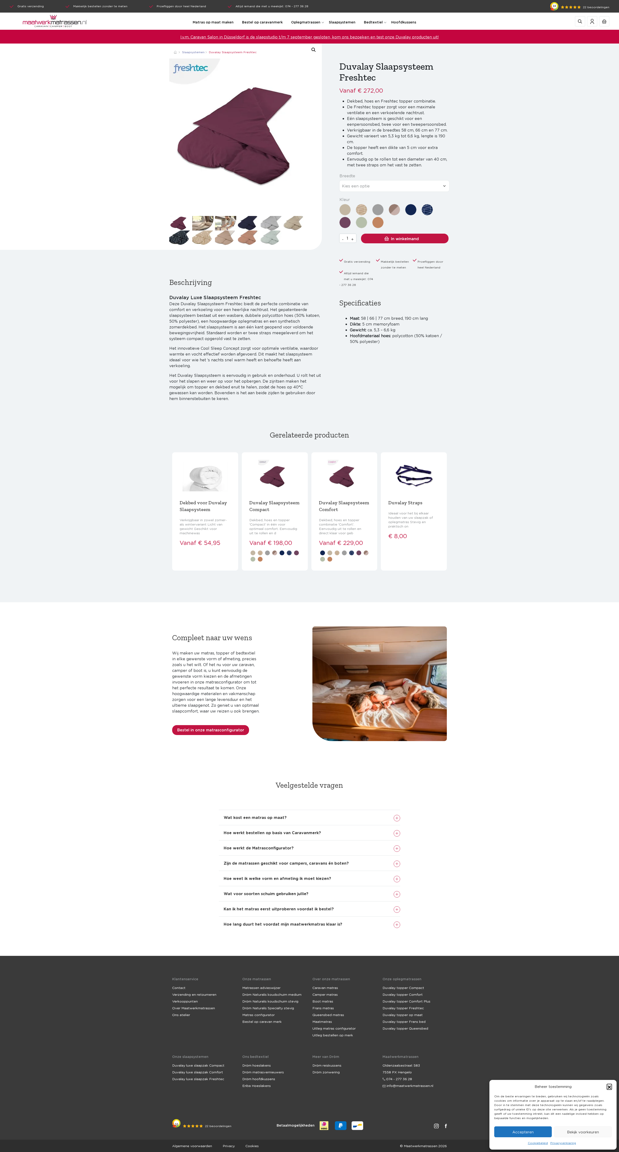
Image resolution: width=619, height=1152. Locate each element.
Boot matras (322, 1001)
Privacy (229, 1146)
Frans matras (323, 1008)
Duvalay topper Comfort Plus (406, 1001)
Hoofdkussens (403, 22)
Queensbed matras (328, 1014)
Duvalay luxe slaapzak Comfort (197, 1072)
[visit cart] (604, 20)
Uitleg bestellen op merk (332, 1035)
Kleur (344, 199)
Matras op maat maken (213, 22)
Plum (345, 222)
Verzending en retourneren (194, 994)
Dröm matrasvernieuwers (263, 1072)
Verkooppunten (185, 1001)
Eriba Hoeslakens (256, 1085)
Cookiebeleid (538, 1143)
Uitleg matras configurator (334, 1028)
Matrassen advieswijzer (261, 987)
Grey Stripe (377, 209)
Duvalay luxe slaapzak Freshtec (198, 1079)
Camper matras (325, 994)
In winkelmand (405, 238)
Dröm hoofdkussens (258, 1079)
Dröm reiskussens (326, 1065)
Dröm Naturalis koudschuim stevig (270, 1001)
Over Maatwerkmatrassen (193, 1008)
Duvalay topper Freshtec (403, 1008)
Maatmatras (322, 1021)
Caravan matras (325, 987)
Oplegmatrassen (305, 22)
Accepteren (523, 1132)
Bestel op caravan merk (262, 1021)
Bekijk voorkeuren (583, 1132)
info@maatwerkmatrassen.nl (409, 1085)
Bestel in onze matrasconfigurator (210, 729)
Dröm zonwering (326, 1072)
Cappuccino (345, 209)
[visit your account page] (592, 20)
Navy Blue (410, 209)
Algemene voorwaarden (192, 1146)
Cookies (252, 1146)
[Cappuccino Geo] (361, 209)
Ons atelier (181, 1014)
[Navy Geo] (427, 209)
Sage (361, 222)
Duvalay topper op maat (403, 1014)
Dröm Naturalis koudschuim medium (272, 994)
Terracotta (377, 222)
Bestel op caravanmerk (262, 22)
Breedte (347, 175)
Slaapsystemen (342, 22)
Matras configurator (258, 1014)
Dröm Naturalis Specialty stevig (268, 1008)
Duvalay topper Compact (403, 987)
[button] (609, 1086)
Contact (178, 987)
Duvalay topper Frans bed (404, 1021)
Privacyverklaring (563, 1143)
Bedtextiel (373, 22)
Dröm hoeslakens (256, 1065)
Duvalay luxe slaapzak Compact (198, 1065)
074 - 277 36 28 (398, 1079)
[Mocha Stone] (394, 209)
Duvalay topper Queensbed (405, 1028)
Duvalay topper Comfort (403, 994)
